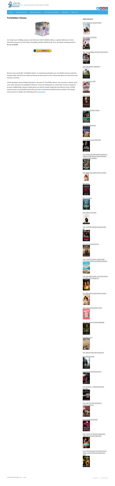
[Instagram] (106, 8)
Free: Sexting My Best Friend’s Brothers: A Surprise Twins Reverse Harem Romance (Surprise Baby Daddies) (95, 156)
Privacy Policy (104, 478)
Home (11, 12)
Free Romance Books (51, 12)
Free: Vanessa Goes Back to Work (92, 308)
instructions (41, 92)
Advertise (65, 12)
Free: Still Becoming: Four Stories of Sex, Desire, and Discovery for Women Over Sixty (95, 453)
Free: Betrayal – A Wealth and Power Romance (93, 387)
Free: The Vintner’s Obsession (91, 66)
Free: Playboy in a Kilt (89, 81)
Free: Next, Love (87, 337)
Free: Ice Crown (87, 198)
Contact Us (96, 478)
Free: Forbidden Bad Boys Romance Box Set (94, 228)
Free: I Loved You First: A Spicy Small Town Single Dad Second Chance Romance (95, 260)
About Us (74, 12)
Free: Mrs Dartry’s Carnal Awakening (93, 322)
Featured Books (21, 12)
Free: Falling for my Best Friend (92, 22)
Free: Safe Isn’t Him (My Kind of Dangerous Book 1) (92, 404)
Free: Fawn (86, 183)
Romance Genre (35, 12)
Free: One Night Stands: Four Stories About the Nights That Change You (95, 277)
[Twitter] (97, 8)
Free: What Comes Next (89, 212)
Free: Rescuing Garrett (89, 125)
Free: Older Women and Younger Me (93, 352)
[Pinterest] (103, 8)
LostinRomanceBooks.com (14, 477)
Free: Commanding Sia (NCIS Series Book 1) (95, 52)
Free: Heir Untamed (88, 356)
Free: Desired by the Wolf (90, 419)
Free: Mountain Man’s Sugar (91, 110)
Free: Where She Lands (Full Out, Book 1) (94, 172)
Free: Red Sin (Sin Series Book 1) (92, 371)
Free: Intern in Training (90, 37)
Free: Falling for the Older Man (92, 140)
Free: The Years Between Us (91, 244)
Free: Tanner (86, 96)
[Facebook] (100, 8)
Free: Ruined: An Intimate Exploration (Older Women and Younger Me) (94, 435)
